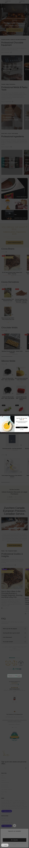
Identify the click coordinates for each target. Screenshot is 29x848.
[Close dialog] (28, 416)
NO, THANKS (21, 429)
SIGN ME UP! (22, 427)
